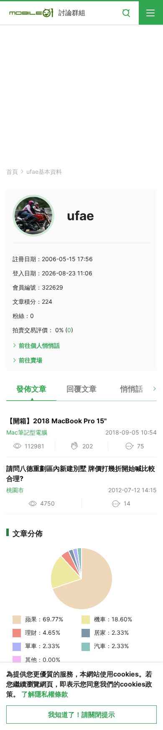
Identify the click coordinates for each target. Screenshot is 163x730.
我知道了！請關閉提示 (81, 714)
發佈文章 (31, 388)
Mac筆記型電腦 (26, 432)
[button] (147, 392)
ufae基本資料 (44, 171)
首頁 (12, 171)
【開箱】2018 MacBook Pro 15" (56, 421)
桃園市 (15, 489)
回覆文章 (81, 388)
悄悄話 (131, 388)
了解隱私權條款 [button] (44, 694)
